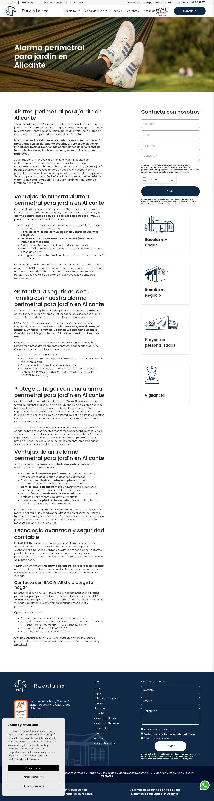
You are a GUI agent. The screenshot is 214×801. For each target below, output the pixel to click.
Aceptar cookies (33, 767)
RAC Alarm (26, 11)
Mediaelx (107, 776)
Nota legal (94, 773)
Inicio (11, 2)
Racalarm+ (105, 718)
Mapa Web (175, 773)
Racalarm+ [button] (71, 11)
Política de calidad (105, 743)
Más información (29, 759)
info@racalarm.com (157, 2)
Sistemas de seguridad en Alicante (154, 794)
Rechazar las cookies (33, 785)
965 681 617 (198, 2)
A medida (149, 11)
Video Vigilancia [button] (95, 11)
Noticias (79, 2)
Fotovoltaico (101, 728)
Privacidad (109, 773)
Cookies (161, 773)
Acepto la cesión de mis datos (156, 738)
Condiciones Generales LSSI (136, 773)
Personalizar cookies (33, 776)
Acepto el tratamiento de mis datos (159, 729)
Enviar (171, 191)
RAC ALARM (27, 637)
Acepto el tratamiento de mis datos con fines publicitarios (169, 734)
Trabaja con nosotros (53, 2)
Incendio (117, 11)
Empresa (27, 2)
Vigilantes (133, 11)
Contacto (189, 11)
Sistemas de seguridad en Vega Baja (155, 790)
